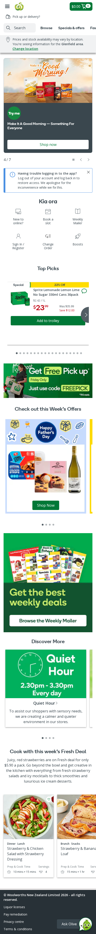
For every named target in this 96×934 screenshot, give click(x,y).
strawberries (34, 759)
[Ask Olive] (85, 925)
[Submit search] (8, 28)
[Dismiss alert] (88, 172)
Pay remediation (15, 914)
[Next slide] (89, 160)
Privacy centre (14, 922)
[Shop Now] (45, 465)
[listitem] (43, 525)
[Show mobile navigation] (7, 6)
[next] (85, 315)
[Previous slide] (81, 160)
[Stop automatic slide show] (73, 160)
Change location (25, 49)
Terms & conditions (18, 929)
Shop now (48, 144)
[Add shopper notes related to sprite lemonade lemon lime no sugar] (84, 291)
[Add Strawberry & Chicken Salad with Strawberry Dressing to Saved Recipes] (49, 799)
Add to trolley (48, 320)
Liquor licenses (14, 907)
